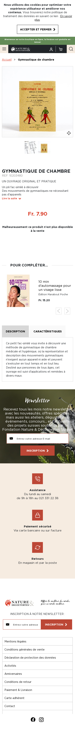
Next (67, 311)
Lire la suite (9, 198)
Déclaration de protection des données (30, 657)
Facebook (33, 719)
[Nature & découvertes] (20, 48)
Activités (10, 665)
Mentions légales (15, 641)
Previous (59, 311)
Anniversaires (13, 673)
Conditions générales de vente (24, 649)
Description (15, 331)
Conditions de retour (17, 681)
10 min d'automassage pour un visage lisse (54, 285)
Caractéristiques (47, 331)
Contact (9, 706)
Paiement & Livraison (18, 689)
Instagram (41, 719)
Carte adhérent (14, 697)
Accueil (7, 59)
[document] (37, 18)
